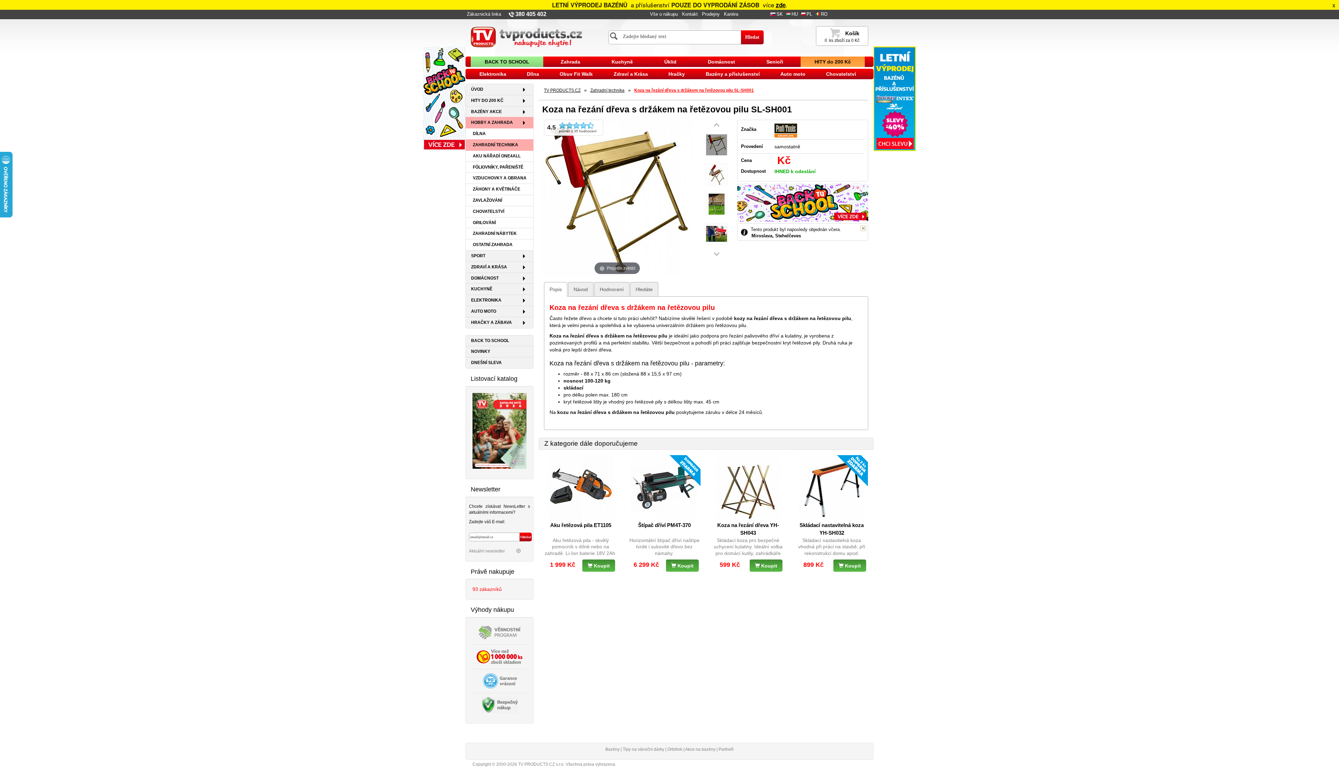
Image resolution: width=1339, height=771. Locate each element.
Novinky (480, 351)
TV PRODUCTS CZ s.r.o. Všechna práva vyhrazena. (567, 764)
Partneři (726, 749)
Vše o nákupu (664, 14)
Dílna (533, 74)
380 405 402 (530, 14)
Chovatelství (841, 74)
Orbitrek (674, 749)
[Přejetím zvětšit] (617, 197)
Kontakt (690, 14)
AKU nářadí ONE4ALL (497, 156)
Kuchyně (622, 62)
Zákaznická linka (484, 14)
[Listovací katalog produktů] (499, 430)
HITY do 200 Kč (833, 62)
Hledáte (644, 289)
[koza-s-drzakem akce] (716, 175)
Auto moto (792, 74)
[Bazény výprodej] (894, 98)
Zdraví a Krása (631, 74)
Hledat (752, 37)
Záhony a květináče (496, 189)
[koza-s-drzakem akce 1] (716, 234)
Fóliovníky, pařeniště (498, 167)
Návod (581, 289)
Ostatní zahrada (493, 244)
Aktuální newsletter (487, 551)
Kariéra (731, 14)
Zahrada (570, 62)
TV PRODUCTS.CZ (562, 90)
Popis (556, 289)
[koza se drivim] (716, 204)
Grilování (484, 222)
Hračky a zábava (491, 322)
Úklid (670, 62)
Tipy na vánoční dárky (643, 749)
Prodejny (711, 14)
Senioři (774, 62)
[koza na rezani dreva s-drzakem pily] (716, 145)
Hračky (676, 74)
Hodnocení (612, 289)
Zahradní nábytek (495, 233)
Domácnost (721, 62)
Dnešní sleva (486, 362)
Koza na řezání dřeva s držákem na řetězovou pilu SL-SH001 (694, 90)
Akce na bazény (700, 749)
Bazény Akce (486, 111)
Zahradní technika (495, 144)
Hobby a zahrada (492, 122)
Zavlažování (487, 200)
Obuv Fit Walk (576, 74)
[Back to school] (444, 98)
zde (781, 5)
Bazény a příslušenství (733, 74)
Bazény (612, 749)
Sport (478, 255)
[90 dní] (499, 680)
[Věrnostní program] (499, 632)
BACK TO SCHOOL (507, 62)
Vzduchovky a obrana (500, 178)
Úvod (477, 89)
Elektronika (492, 74)
